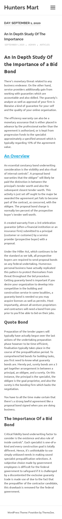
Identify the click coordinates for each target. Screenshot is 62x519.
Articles (45, 44)
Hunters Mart (21, 7)
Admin (32, 44)
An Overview (16, 155)
